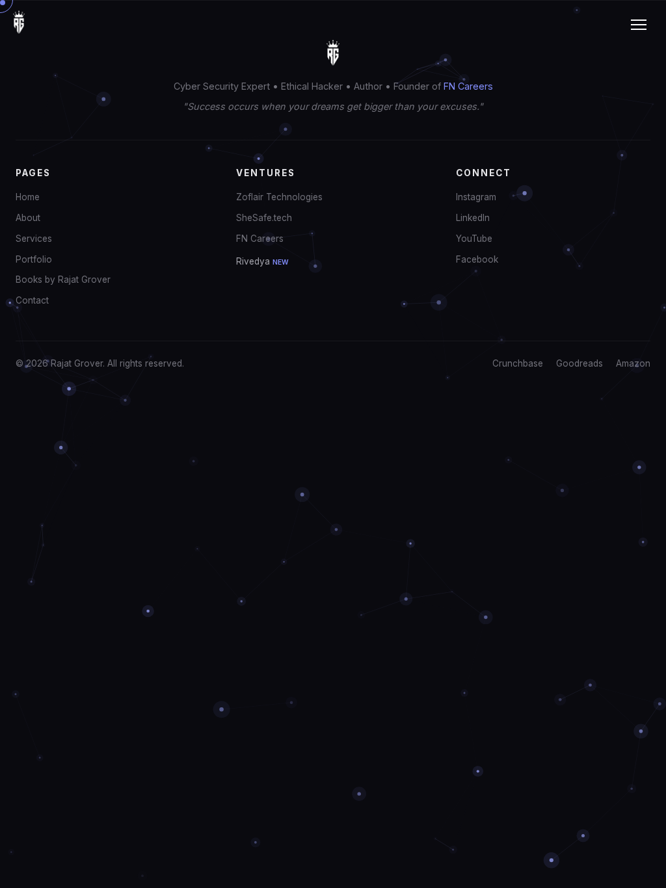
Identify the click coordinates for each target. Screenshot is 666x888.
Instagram (476, 197)
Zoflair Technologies (279, 197)
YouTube (474, 238)
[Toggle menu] (638, 24)
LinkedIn (473, 218)
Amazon (633, 363)
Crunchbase (517, 363)
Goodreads (579, 363)
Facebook (477, 259)
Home (28, 197)
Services (34, 238)
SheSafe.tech (264, 218)
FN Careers (468, 86)
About (28, 218)
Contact (32, 300)
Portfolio (34, 259)
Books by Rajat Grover (63, 279)
